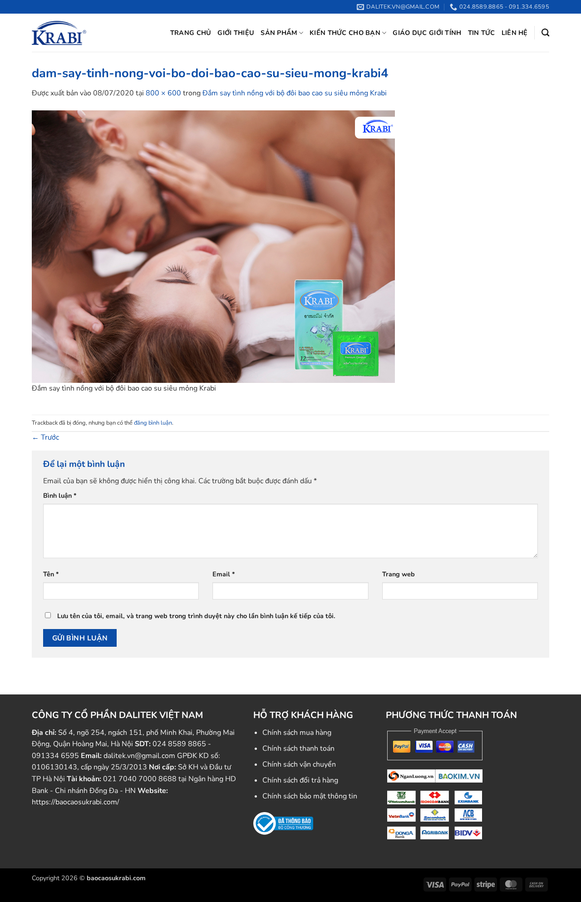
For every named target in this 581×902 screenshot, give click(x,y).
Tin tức (481, 32)
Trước (45, 437)
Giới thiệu (235, 32)
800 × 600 (163, 93)
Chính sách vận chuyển (299, 764)
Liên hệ (515, 32)
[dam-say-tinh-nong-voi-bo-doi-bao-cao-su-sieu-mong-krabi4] (213, 246)
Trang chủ (191, 32)
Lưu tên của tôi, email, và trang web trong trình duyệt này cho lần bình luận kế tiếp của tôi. (196, 615)
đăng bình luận (153, 423)
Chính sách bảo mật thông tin (309, 796)
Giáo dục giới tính (427, 32)
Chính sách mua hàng (296, 733)
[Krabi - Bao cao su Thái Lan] (59, 33)
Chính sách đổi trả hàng (300, 780)
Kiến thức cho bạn (345, 32)
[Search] (545, 33)
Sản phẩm (279, 32)
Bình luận (60, 495)
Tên (51, 574)
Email (223, 574)
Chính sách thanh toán (298, 748)
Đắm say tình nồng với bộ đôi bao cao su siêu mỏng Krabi (294, 93)
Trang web (398, 574)
